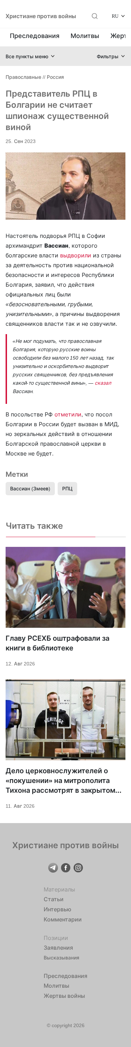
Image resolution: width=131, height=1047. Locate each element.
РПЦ (67, 488)
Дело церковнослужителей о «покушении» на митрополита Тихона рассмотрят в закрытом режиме (60, 781)
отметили (67, 414)
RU (115, 16)
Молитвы (85, 35)
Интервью (57, 909)
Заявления (58, 947)
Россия (55, 77)
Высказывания (61, 958)
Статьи (54, 899)
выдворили (76, 255)
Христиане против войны (41, 16)
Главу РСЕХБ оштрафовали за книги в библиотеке (57, 643)
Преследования (34, 35)
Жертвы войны (64, 995)
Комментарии (63, 919)
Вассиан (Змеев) (30, 488)
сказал (103, 383)
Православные (23, 77)
